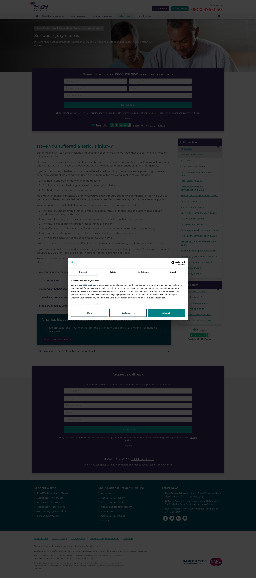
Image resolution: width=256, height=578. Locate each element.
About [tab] (173, 272)
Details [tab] (113, 272)
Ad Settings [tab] (143, 272)
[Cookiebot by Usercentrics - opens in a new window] (173, 263)
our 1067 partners (87, 285)
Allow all (166, 313)
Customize (126, 313)
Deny (89, 313)
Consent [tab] (83, 272)
